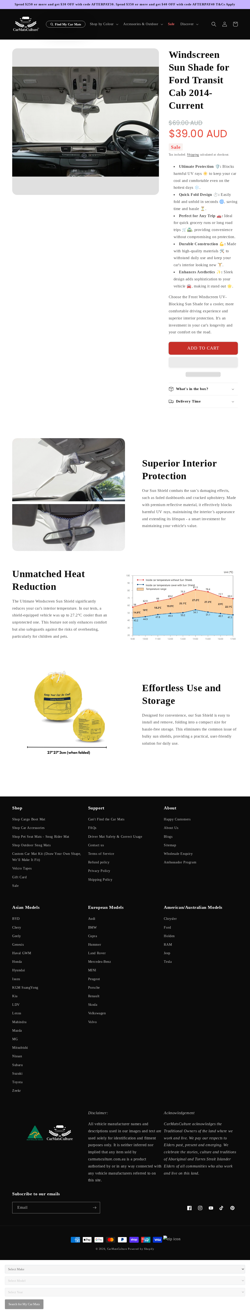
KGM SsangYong (25, 987)
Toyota (17, 1082)
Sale (15, 886)
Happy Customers (177, 819)
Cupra (92, 936)
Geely (16, 936)
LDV (16, 1005)
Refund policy (99, 862)
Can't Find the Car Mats (106, 819)
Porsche (94, 987)
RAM (168, 944)
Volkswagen (97, 1013)
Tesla (168, 962)
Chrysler (170, 919)
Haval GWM (21, 953)
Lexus (16, 1013)
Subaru (17, 1065)
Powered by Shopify (141, 1248)
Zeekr (16, 1090)
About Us (171, 828)
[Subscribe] (94, 1207)
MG (15, 1039)
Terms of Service (101, 854)
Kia (15, 996)
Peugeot (94, 979)
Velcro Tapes (21, 868)
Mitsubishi (20, 1047)
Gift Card (19, 877)
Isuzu (16, 979)
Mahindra (19, 1022)
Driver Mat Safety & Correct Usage (115, 836)
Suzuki (17, 1073)
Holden (169, 936)
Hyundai (18, 970)
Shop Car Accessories (28, 828)
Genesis (18, 944)
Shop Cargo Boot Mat (28, 819)
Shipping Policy (100, 879)
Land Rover (97, 953)
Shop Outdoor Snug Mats (31, 845)
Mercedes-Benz (99, 962)
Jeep (167, 953)
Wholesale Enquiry (178, 854)
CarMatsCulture (117, 1248)
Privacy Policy (99, 871)
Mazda (17, 1030)
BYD (16, 919)
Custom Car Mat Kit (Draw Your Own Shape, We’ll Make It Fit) (46, 857)
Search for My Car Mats (24, 1304)
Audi (91, 919)
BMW (92, 927)
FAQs (92, 828)
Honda (17, 962)
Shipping (193, 154)
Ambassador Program (180, 862)
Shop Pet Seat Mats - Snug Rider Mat (40, 836)
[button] (103, 24)
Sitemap (170, 845)
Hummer (94, 944)
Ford (167, 927)
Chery (16, 927)
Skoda (92, 1005)
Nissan (17, 1056)
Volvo (92, 1022)
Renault (94, 996)
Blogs (168, 836)
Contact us (96, 845)
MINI (92, 970)
